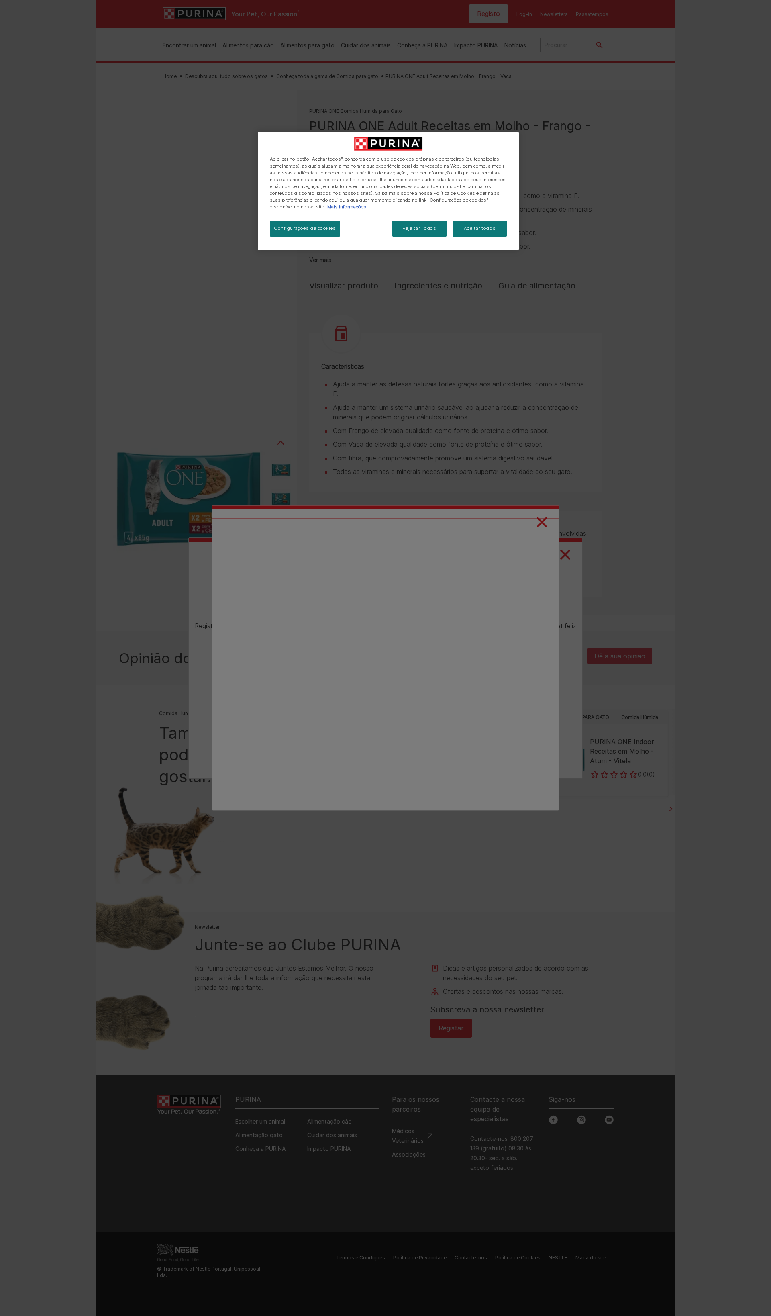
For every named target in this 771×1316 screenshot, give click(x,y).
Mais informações (346, 207)
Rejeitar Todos (419, 228)
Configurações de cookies (305, 228)
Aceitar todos (480, 228)
